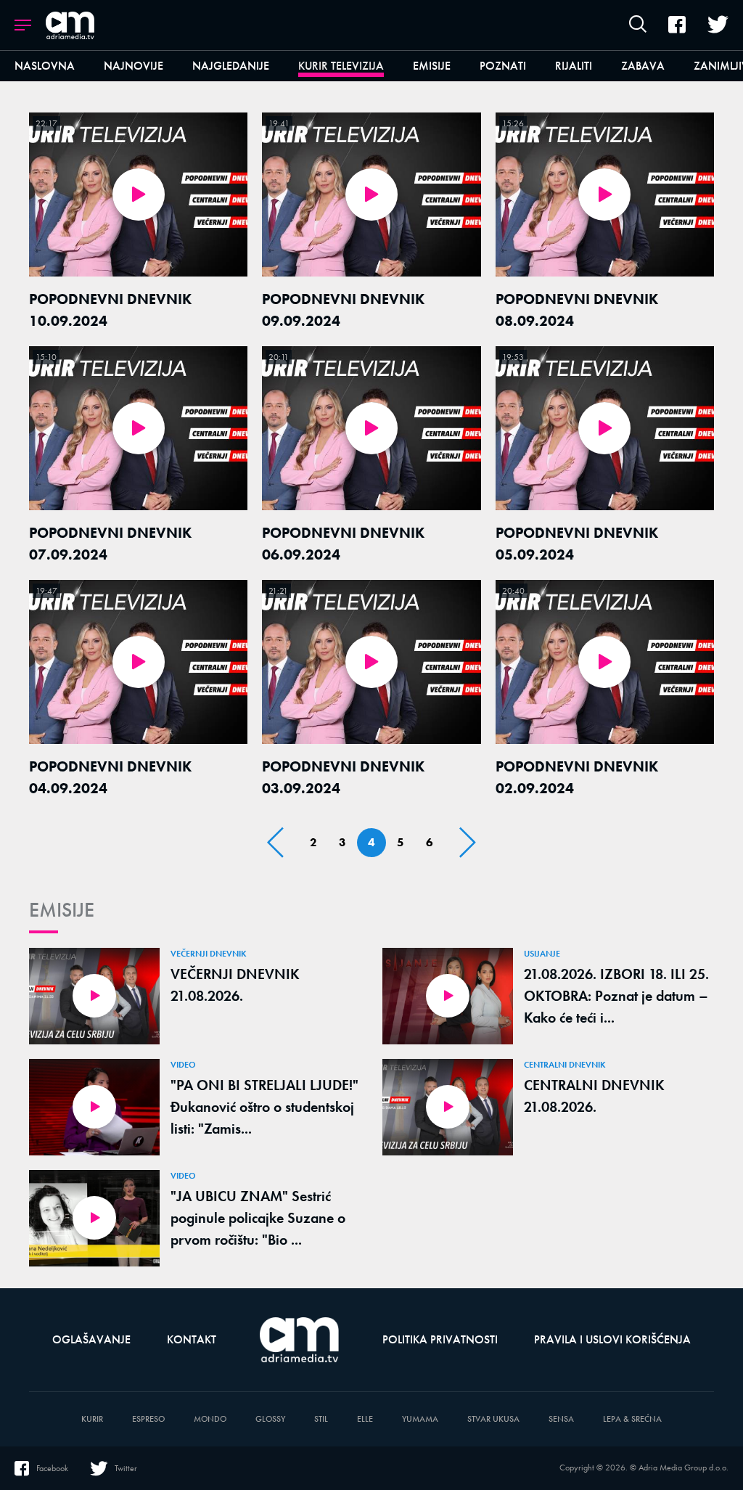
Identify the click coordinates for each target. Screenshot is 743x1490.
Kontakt (191, 1339)
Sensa (561, 1419)
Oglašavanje (91, 1339)
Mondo (210, 1419)
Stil (321, 1419)
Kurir (92, 1419)
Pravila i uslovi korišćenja (612, 1339)
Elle (365, 1419)
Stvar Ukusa (493, 1419)
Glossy (270, 1419)
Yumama (420, 1419)
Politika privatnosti (440, 1339)
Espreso (148, 1419)
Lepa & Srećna (632, 1419)
